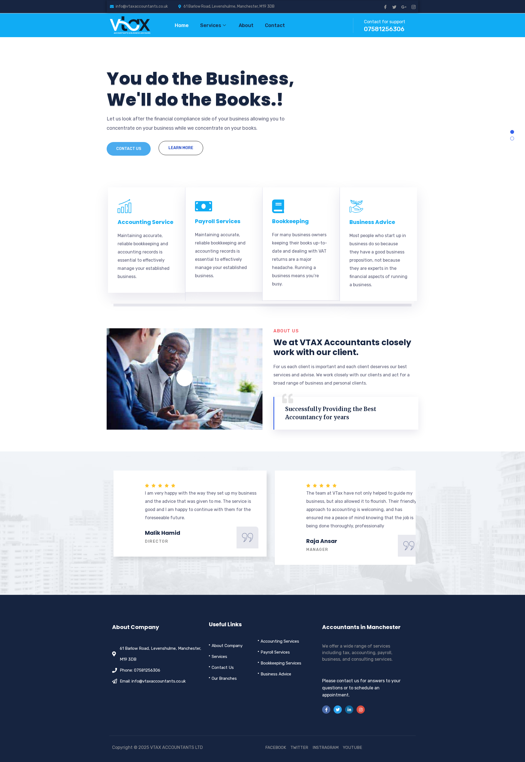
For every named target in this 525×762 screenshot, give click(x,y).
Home (182, 25)
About (246, 25)
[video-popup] (184, 378)
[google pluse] (404, 6)
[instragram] (414, 6)
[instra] (361, 709)
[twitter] (394, 6)
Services (210, 25)
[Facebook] (385, 6)
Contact (275, 25)
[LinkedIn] (349, 709)
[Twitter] (338, 709)
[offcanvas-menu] (341, 25)
